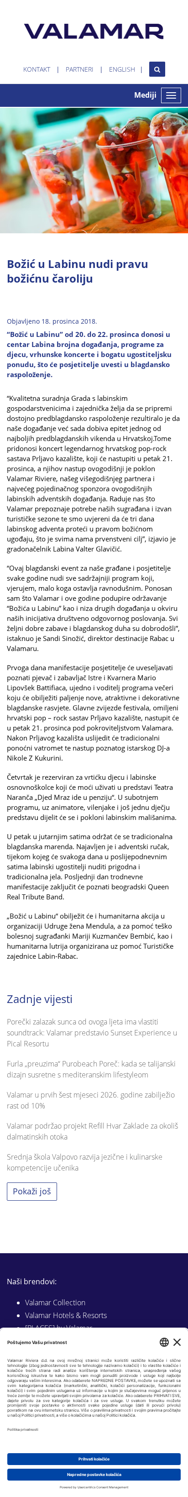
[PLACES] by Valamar (58, 1328)
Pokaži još (32, 1191)
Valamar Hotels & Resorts (66, 1315)
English (122, 69)
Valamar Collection (55, 1302)
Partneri (80, 69)
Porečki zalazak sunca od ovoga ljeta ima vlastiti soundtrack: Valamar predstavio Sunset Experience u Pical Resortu (92, 1033)
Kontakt (36, 69)
